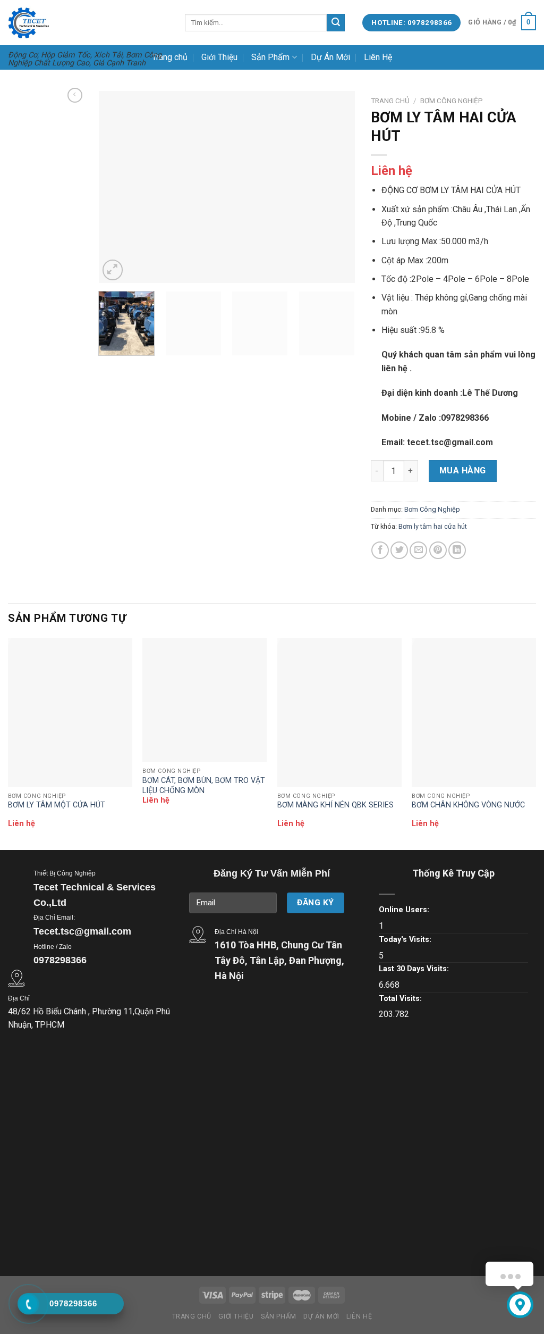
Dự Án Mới (330, 57)
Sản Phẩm (270, 57)
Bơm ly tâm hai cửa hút (432, 526)
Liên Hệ (378, 57)
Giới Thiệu (219, 57)
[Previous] (116, 187)
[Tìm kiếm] (336, 23)
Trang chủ (170, 57)
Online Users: (404, 909)
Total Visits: (400, 998)
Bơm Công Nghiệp (451, 100)
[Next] (336, 187)
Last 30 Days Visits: (414, 968)
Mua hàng (462, 470)
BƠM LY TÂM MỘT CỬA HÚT (56, 805)
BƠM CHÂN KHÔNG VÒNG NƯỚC (468, 805)
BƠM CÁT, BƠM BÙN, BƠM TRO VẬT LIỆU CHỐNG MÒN (203, 785)
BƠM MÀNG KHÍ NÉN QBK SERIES (335, 805)
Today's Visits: (405, 939)
